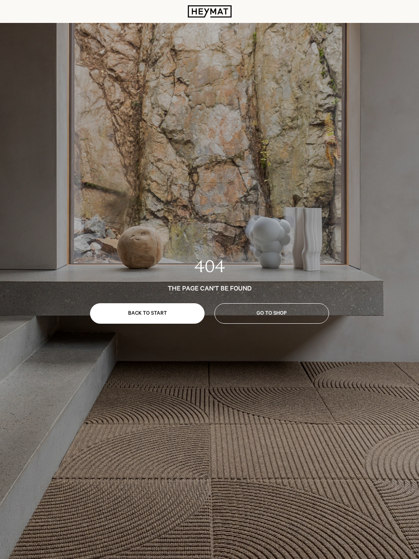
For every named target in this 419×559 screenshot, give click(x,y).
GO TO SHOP (272, 313)
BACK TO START (147, 313)
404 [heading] (209, 266)
